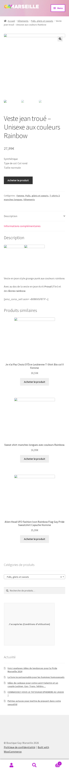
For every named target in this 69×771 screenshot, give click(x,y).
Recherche (34, 765)
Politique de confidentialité (19, 747)
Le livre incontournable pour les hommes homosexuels (36, 677)
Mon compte (11, 765)
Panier (53, 762)
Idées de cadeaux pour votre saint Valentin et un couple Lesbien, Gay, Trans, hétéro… (33, 684)
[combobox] (34, 576)
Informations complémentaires (22, 226)
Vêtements (22, 20)
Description (10, 216)
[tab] (34, 216)
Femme (20, 195)
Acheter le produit (18, 180)
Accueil (11, 20)
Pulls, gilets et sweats (42, 20)
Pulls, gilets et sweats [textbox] (33, 576)
